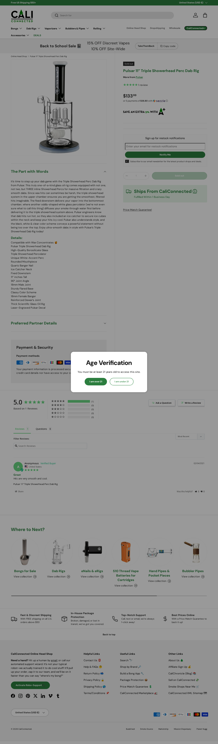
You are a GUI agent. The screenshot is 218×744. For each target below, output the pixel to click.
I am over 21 (95, 381)
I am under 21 (121, 381)
